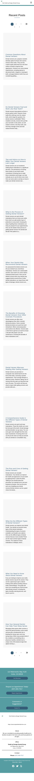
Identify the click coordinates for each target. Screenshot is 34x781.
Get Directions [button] (17, 678)
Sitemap (20, 762)
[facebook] (13, 766)
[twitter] (17, 766)
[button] (31, 2)
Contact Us (17, 708)
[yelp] (21, 766)
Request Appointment (17, 693)
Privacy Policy (15, 762)
